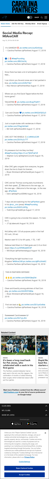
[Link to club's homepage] (4, 16)
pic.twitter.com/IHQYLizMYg (16, 207)
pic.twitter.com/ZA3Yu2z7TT (16, 139)
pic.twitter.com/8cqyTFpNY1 (28, 102)
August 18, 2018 (34, 194)
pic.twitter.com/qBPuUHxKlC (34, 261)
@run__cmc (14, 204)
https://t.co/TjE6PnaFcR (28, 153)
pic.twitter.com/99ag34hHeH (16, 126)
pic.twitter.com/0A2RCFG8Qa (21, 291)
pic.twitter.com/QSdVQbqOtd (24, 277)
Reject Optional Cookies (24, 468)
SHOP (37, 17)
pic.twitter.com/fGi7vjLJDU (16, 318)
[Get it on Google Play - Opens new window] (32, 425)
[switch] (29, 17)
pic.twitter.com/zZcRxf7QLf (20, 83)
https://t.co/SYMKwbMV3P (21, 248)
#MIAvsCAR (34, 137)
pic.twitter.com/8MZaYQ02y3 (34, 113)
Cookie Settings (24, 462)
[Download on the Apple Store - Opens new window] (16, 424)
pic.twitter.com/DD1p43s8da (33, 304)
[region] (24, 454)
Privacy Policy (29, 457)
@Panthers (35, 202)
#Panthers (13, 191)
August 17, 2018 (39, 50)
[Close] (45, 432)
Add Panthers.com (11, 392)
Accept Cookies (24, 475)
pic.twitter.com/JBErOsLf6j (16, 61)
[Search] (42, 17)
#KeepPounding (18, 58)
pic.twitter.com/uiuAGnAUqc (31, 48)
